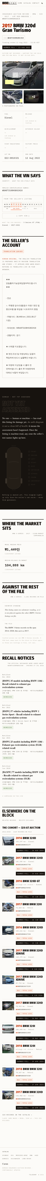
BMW (34, 14)
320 (41, 14)
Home (20, 3)
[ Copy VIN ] (23, 216)
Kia (12, 1155)
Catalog (27, 3)
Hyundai (5, 1155)
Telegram (32, 1175)
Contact (35, 3)
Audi (36, 1155)
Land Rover (26, 1158)
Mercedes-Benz (21, 1155)
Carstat (5, 1163)
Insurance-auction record (15, 14)
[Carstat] (9, 3)
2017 (7, 16)
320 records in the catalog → (17, 1115)
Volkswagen (15, 1158)
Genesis (5, 1158)
